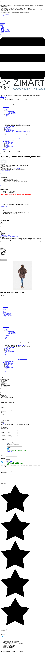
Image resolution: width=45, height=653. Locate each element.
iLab (14, 324)
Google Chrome (6, 14)
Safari (4, 18)
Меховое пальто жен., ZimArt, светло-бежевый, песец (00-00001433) (18, 131)
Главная (4, 149)
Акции (1, 25)
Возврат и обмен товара (5, 31)
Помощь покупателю (4, 30)
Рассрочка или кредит (4, 29)
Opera (4, 16)
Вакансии (2, 27)
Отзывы (2, 32)
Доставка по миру (4, 35)
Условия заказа (9, 461)
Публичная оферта (4, 33)
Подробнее (7, 119)
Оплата (1, 26)
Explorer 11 (5, 17)
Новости (2, 24)
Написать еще (9, 451)
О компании (2, 23)
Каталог (4, 150)
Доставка (2, 28)
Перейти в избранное (22, 124)
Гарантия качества (4, 34)
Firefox (4, 15)
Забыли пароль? (4, 417)
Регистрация (3, 423)
